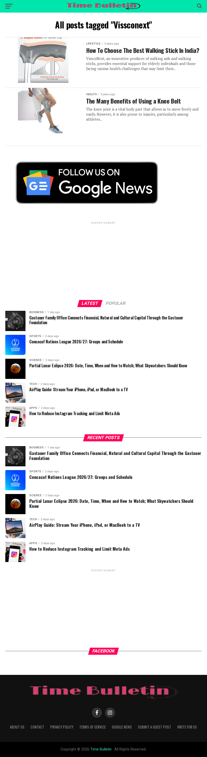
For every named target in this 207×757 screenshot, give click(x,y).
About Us (17, 727)
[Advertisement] (103, 260)
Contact (37, 727)
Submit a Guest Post (154, 727)
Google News (122, 727)
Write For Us (187, 727)
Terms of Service (92, 727)
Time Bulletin (101, 749)
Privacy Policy (61, 727)
